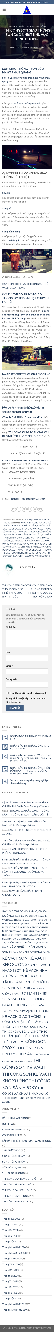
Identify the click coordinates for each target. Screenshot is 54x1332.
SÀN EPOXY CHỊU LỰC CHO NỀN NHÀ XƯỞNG (26, 831)
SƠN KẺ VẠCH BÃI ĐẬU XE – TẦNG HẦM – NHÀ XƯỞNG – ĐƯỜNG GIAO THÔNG (24, 872)
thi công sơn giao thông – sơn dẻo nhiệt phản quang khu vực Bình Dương (26, 314)
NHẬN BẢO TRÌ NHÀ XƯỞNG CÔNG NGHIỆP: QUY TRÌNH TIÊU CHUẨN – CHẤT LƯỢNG (30, 758)
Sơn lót (6, 192)
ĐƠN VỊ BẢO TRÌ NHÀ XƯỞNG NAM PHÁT (30, 737)
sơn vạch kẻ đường (30, 547)
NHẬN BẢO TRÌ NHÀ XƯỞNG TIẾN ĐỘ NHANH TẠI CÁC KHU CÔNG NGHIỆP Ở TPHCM (30, 770)
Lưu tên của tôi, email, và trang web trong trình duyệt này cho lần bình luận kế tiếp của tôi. (26, 697)
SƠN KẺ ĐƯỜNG (36, 982)
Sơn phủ (6, 208)
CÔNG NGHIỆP (11, 1135)
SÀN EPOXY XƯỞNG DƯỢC (27, 942)
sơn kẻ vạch (13, 240)
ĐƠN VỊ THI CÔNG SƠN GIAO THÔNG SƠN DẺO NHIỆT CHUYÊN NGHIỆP (25, 298)
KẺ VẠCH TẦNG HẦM (31, 534)
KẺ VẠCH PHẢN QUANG (27, 924)
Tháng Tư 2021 (10, 1224)
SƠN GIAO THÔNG (38, 26)
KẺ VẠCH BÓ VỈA (39, 525)
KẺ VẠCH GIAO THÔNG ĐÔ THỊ (17, 532)
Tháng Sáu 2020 (10, 1275)
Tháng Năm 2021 (11, 1218)
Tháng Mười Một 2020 (14, 1252)
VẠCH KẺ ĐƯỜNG (42, 556)
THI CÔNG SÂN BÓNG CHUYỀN (20, 1178)
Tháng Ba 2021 (10, 1230)
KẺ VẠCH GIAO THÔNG (40, 529)
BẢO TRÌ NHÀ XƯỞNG (15, 1118)
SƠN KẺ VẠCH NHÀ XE (12, 544)
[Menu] (4, 9)
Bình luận (11, 627)
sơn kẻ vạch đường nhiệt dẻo (26, 103)
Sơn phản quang (11, 231)
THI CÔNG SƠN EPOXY (15, 1201)
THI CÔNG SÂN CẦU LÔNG (17, 1190)
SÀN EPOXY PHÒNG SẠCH (24, 939)
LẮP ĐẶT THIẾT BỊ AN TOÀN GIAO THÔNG (26, 1140)
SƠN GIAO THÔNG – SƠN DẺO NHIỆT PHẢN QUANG (23, 70)
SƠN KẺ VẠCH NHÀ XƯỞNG (34, 544)
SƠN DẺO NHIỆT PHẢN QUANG (24, 946)
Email (9, 666)
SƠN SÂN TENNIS (34, 993)
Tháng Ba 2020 (10, 1287)
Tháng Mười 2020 (11, 1258)
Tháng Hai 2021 (10, 1235)
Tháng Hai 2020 (10, 1292)
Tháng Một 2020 (11, 1298)
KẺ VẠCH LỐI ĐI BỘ (39, 532)
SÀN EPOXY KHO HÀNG (21, 935)
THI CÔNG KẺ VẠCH (33, 550)
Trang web (11, 679)
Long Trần (38, 47)
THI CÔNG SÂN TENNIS (15, 1195)
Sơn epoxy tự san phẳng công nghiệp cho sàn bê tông (29, 781)
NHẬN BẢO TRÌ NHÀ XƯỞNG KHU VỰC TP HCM (29, 747)
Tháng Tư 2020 (10, 1281)
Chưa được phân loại (18, 26)
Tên (8, 652)
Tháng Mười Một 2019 (14, 1309)
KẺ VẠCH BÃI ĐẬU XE (21, 525)
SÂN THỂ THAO (11, 1150)
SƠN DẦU (44, 942)
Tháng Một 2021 (11, 1241)
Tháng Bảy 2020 (10, 1269)
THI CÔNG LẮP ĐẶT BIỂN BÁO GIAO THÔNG (25, 1021)
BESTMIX (7, 1123)
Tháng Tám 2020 (11, 1264)
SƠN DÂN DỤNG (11, 1167)
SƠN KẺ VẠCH (18, 541)
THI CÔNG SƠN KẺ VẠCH (36, 553)
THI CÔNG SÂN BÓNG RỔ (16, 1184)
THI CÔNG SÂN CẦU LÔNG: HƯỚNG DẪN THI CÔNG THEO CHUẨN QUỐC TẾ (26, 812)
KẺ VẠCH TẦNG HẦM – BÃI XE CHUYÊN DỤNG (22, 892)
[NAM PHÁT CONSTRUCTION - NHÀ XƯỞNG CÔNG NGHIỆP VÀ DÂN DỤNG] (27, 9)
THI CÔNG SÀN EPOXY (31, 1027)
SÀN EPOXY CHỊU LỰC (18, 931)
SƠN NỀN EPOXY (17, 988)
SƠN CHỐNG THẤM (13, 1161)
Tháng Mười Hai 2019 (14, 1304)
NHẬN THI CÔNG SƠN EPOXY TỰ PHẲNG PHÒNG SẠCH (24, 850)
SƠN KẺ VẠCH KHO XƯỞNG (37, 541)
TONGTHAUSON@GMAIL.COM (28, 498)
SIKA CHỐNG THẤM (13, 1155)
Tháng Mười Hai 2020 (14, 1247)
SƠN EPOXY (10, 952)
